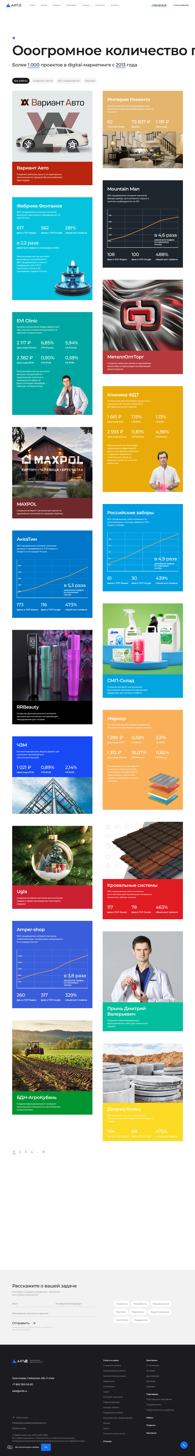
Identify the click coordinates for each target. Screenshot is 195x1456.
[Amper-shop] (52, 964)
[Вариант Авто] (52, 138)
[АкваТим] (52, 574)
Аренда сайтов (111, 1407)
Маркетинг (138, 1312)
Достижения (152, 1376)
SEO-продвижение (69, 80)
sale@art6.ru (19, 1391)
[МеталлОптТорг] (143, 327)
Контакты (115, 5)
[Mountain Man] (143, 224)
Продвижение (161, 1303)
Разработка (140, 1303)
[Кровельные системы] (143, 870)
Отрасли (57, 5)
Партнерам (71, 5)
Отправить (20, 1323)
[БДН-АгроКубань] (52, 1067)
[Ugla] (52, 867)
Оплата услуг (19, 1428)
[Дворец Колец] (143, 1092)
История (150, 1370)
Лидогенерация (159, 1312)
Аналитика (122, 1320)
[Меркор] (143, 760)
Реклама (90, 80)
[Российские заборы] (143, 547)
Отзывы (86, 5)
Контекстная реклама (114, 1376)
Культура (150, 1381)
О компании (152, 1365)
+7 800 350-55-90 (159, 5)
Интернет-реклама (113, 1397)
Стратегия (122, 1303)
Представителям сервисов (160, 1410)
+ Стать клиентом (181, 5)
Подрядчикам (153, 1404)
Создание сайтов (42, 80)
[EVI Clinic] (52, 363)
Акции (106, 1423)
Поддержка (141, 1320)
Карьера (150, 1386)
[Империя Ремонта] (143, 129)
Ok (45, 1447)
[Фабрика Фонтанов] (52, 248)
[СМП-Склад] (143, 650)
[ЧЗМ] (52, 775)
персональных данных (21, 1329)
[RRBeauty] (52, 677)
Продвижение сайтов (114, 1370)
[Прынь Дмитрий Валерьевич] (143, 981)
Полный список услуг (114, 1433)
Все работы (20, 80)
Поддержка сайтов (113, 1412)
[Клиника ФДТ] (143, 439)
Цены (106, 1428)
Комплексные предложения (117, 1418)
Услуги (32, 5)
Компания (100, 5)
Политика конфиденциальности (29, 1423)
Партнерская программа (159, 1399)
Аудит (106, 1391)
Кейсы (44, 5)
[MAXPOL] (52, 472)
